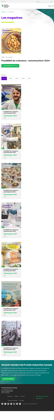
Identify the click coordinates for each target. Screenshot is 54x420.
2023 (16, 78)
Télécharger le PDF (9, 65)
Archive (23, 396)
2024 (10, 78)
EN (2, 1)
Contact (16, 396)
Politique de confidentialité (30, 404)
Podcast (21, 400)
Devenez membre (8, 379)
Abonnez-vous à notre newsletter (42, 397)
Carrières (9, 396)
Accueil (3, 12)
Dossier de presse (12, 400)
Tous (4, 78)
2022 (23, 78)
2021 (29, 78)
